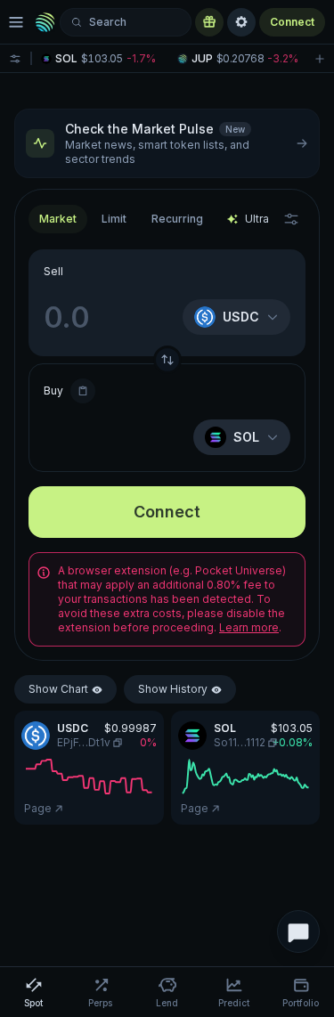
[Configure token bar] (15, 58)
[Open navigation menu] (16, 22)
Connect (292, 21)
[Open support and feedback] (298, 931)
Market (58, 218)
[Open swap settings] (291, 219)
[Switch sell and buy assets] (167, 360)
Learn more (249, 627)
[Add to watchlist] (319, 58)
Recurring (177, 218)
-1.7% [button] (141, 58)
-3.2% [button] (282, 58)
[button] (102, 58)
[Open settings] (241, 22)
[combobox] (114, 219)
